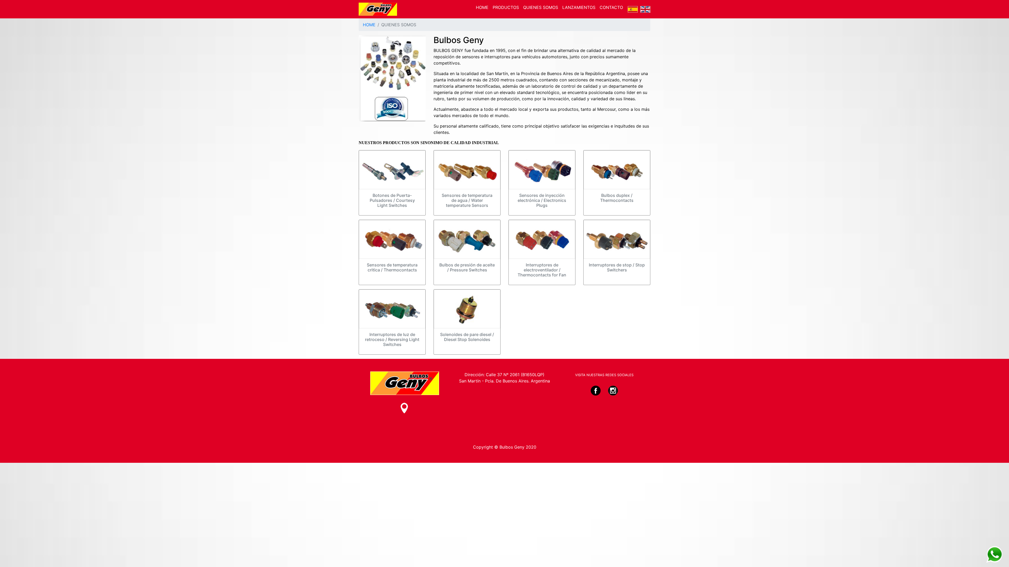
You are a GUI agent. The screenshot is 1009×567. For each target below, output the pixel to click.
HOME (482, 7)
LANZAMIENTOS (578, 7)
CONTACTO (611, 7)
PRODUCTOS (506, 7)
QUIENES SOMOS (540, 7)
